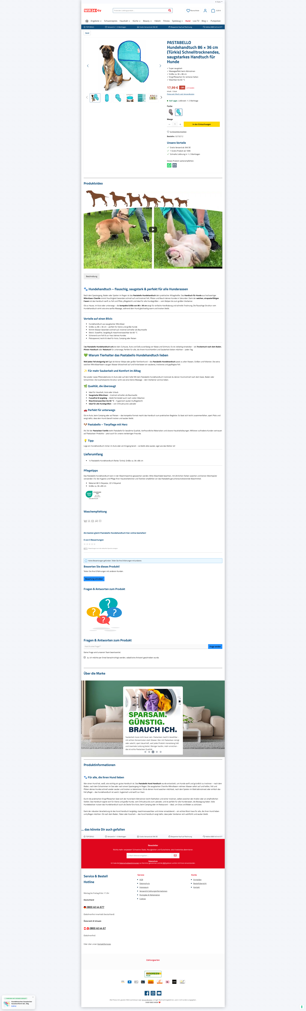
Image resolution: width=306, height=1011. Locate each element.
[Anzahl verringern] (169, 124)
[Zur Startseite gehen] (93, 10)
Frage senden (215, 646)
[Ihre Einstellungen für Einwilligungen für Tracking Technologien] (302, 1007)
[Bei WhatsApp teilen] (169, 165)
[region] (124, 71)
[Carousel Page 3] (153, 752)
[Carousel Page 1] (145, 752)
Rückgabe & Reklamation (149, 894)
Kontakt (196, 887)
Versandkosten (147, 1000)
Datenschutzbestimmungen (129, 863)
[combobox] (140, 10)
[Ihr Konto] (205, 10)
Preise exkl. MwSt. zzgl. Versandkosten (180, 94)
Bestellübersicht (200, 883)
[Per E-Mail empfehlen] (174, 165)
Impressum (143, 887)
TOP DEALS (90, 27)
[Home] (86, 21)
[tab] (92, 276)
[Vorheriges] (88, 66)
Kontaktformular (104, 944)
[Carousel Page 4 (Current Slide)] (157, 752)
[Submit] (175, 855)
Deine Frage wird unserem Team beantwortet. (102, 652)
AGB (164, 863)
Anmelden (197, 879)
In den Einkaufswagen (202, 124)
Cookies (142, 898)
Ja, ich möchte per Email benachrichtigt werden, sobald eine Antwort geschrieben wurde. (123, 657)
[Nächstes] (160, 66)
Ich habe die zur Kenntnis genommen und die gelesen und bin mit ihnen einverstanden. (153, 863)
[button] (153, 229)
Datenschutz (144, 883)
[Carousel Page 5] (161, 752)
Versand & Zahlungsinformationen (153, 891)
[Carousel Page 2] (149, 752)
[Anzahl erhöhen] (180, 124)
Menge (170, 119)
